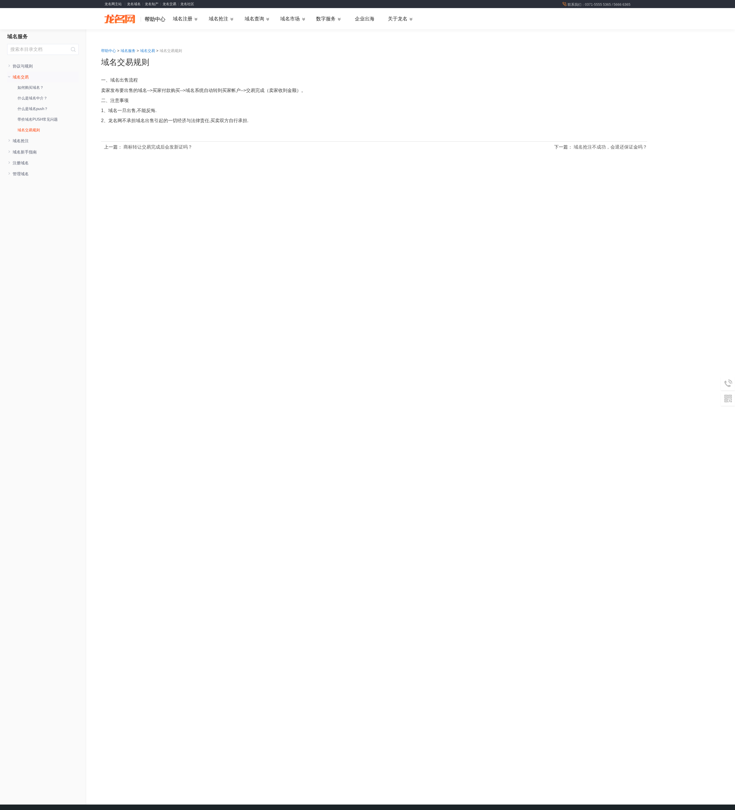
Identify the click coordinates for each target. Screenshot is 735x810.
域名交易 (147, 51)
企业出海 (364, 19)
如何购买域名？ (31, 87)
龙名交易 (169, 4)
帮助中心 (155, 19)
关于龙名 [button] (397, 19)
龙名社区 (187, 4)
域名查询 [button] (254, 19)
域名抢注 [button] (218, 19)
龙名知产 (151, 4)
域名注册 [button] (182, 19)
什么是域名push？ (33, 109)
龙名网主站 (113, 4)
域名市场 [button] (290, 19)
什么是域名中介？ (32, 98)
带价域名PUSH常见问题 (38, 119)
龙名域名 (134, 4)
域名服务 (17, 36)
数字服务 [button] (326, 19)
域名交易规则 (29, 130)
